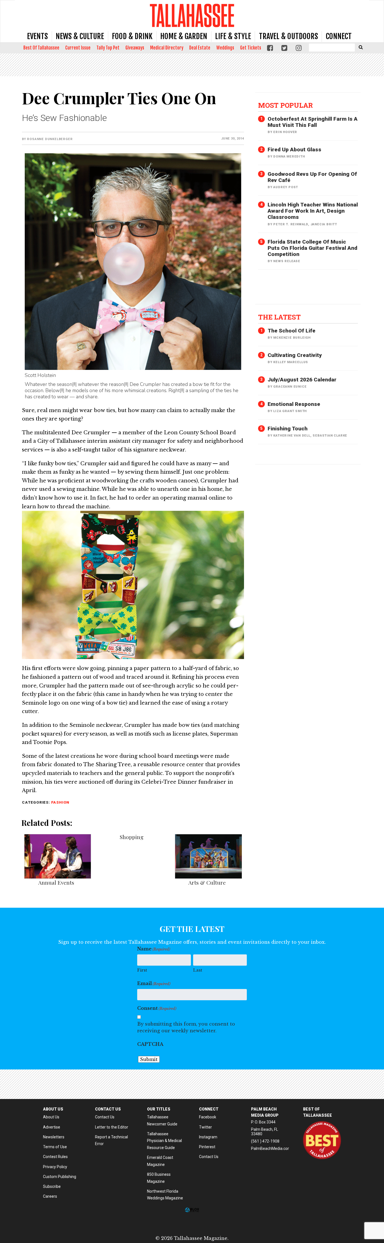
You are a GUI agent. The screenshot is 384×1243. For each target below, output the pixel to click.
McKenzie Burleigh (292, 338)
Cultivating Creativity (295, 355)
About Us (51, 1117)
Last (197, 970)
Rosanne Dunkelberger (50, 139)
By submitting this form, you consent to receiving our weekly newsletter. (186, 1027)
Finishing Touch (288, 428)
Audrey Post (285, 187)
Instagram (208, 1137)
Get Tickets (250, 48)
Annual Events (56, 882)
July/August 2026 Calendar (302, 379)
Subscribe (52, 1186)
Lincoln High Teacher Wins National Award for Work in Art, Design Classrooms (313, 210)
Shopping (132, 836)
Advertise (51, 1127)
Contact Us (104, 1117)
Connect (339, 36)
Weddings (225, 48)
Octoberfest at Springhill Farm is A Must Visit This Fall (313, 122)
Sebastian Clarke (330, 435)
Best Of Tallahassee (41, 48)
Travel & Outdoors (288, 36)
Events (37, 36)
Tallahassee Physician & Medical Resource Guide (164, 1141)
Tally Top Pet (107, 48)
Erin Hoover (285, 132)
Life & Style (233, 36)
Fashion (60, 802)
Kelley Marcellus (290, 362)
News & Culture (80, 36)
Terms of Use (55, 1147)
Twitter (205, 1127)
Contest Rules (55, 1156)
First (142, 970)
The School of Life (291, 330)
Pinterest (207, 1147)
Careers (50, 1196)
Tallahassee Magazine (192, 15)
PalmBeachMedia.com (271, 1148)
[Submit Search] (360, 47)
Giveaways (134, 48)
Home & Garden (183, 36)
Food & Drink (132, 36)
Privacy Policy (55, 1167)
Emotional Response (294, 404)
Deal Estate (199, 48)
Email (153, 983)
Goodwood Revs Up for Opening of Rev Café (312, 177)
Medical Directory (166, 48)
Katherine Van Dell (291, 435)
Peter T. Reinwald (290, 224)
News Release (286, 261)
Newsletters (53, 1137)
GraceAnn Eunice (289, 386)
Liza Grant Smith (290, 411)
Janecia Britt (324, 224)
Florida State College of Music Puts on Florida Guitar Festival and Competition (312, 248)
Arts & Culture (207, 882)
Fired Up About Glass (294, 149)
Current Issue (78, 48)
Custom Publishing (59, 1176)
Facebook (207, 1117)
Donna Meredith (289, 156)
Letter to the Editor (111, 1127)
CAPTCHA (150, 1044)
